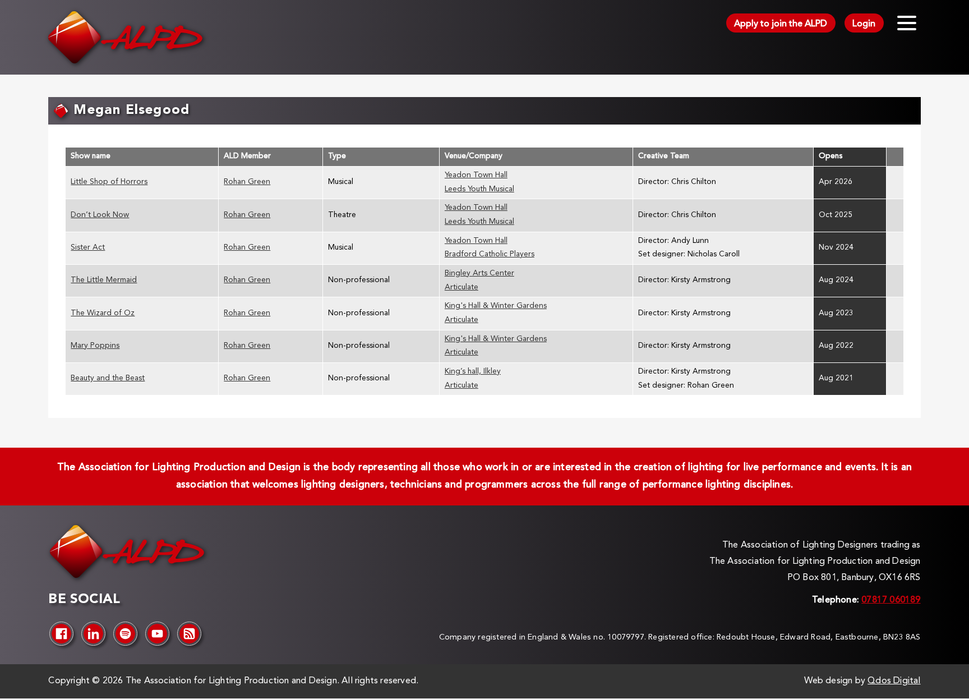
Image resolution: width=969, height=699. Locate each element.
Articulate (461, 287)
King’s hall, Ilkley (473, 371)
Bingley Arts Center (479, 273)
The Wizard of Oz (103, 313)
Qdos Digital (894, 681)
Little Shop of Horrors (109, 182)
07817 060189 (890, 600)
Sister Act (88, 247)
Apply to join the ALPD (780, 24)
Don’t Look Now (100, 215)
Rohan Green (247, 182)
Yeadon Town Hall (476, 175)
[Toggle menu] (907, 23)
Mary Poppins (95, 346)
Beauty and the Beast (108, 378)
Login (863, 24)
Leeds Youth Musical (479, 189)
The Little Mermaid (104, 280)
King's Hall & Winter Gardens (496, 306)
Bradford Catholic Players (489, 254)
